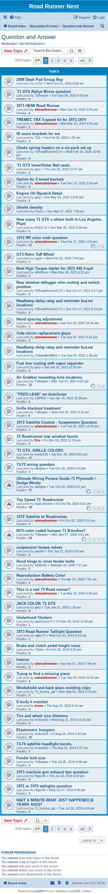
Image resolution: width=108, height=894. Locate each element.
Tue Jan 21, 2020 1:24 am (62, 607)
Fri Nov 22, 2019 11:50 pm (74, 621)
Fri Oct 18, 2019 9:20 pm (64, 649)
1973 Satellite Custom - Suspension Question (56, 422)
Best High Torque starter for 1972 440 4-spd (54, 268)
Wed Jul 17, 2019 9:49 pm (67, 790)
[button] (37, 60)
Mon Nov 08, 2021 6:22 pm (70, 272)
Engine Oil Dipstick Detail (39, 193)
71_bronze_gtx (45, 691)
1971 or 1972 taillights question (44, 786)
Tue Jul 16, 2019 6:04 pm (76, 808)
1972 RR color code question (42, 238)
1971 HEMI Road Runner (38, 105)
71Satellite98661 (46, 355)
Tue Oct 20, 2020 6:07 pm (67, 486)
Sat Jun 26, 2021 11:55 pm (63, 367)
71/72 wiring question (35, 464)
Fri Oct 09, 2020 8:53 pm (73, 503)
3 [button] (58, 60)
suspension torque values (39, 547)
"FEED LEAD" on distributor (41, 394)
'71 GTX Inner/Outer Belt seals (43, 165)
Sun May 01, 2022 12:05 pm (64, 197)
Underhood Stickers (34, 617)
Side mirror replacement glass (43, 333)
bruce (39, 705)
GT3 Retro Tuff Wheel (35, 254)
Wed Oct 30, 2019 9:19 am (67, 635)
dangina (40, 468)
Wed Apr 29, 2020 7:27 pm (68, 565)
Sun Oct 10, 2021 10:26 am (79, 323)
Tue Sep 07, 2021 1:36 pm (79, 355)
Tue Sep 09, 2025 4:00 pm (70, 95)
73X (37, 137)
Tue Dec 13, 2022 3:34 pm (79, 183)
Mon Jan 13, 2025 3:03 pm (79, 109)
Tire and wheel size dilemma (42, 716)
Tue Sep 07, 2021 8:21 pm (78, 337)
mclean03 (41, 719)
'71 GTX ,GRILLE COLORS (39, 450)
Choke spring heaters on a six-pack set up (53, 148)
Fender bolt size (30, 758)
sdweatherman (46, 109)
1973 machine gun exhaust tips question (52, 772)
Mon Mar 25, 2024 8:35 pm (79, 123)
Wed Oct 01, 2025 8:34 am (65, 83)
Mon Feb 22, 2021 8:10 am (70, 412)
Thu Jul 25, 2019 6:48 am (69, 762)
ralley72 (40, 635)
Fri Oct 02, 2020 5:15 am (77, 520)
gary (38, 169)
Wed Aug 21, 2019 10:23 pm (71, 719)
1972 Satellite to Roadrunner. (42, 517)
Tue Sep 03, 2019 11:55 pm (79, 677)
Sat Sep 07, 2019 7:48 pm (78, 663)
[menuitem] (15, 17)
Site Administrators (32, 43)
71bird (39, 649)
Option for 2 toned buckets (40, 179)
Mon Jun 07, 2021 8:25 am (70, 381)
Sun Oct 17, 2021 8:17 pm (84, 290)
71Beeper (41, 95)
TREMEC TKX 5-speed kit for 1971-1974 (51, 120)
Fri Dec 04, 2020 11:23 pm (62, 440)
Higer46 (40, 776)
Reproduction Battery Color (40, 575)
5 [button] (71, 60)
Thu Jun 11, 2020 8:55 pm (66, 551)
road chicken (44, 503)
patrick (39, 551)
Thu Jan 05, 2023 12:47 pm (63, 169)
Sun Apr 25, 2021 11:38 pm (68, 398)
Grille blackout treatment (38, 408)
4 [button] (65, 60)
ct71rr (39, 83)
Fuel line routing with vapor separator (50, 363)
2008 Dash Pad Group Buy (39, 79)
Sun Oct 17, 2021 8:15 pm (84, 309)
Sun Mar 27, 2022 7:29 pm (65, 211)
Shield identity (29, 207)
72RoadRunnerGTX (48, 151)
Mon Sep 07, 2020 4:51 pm (70, 534)
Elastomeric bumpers (35, 730)
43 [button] (82, 60)
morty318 (41, 454)
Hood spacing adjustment (39, 319)
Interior (22, 660)
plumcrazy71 (44, 621)
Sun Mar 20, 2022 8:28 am (68, 227)
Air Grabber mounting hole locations (49, 377)
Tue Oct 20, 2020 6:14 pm (67, 468)
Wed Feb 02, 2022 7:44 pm (65, 258)
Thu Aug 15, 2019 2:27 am (70, 748)
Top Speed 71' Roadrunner (40, 500)
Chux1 (39, 211)
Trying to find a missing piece (43, 674)
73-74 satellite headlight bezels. (44, 744)
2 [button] (52, 60)
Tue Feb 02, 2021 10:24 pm (79, 426)
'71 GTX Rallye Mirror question (43, 91)
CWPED (40, 398)
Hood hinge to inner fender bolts (45, 561)
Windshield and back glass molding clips (53, 688)
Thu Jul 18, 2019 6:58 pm (66, 776)
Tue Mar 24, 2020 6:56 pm (78, 593)
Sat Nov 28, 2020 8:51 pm (69, 454)
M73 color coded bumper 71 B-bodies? (51, 531)
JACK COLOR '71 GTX (36, 603)
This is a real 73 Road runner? (43, 589)
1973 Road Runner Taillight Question (49, 631)
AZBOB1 (41, 565)
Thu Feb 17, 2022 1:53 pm (78, 241)
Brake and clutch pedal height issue (48, 645)
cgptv (38, 258)
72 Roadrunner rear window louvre (47, 436)
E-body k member (32, 702)
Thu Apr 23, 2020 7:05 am (78, 579)
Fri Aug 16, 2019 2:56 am (69, 733)
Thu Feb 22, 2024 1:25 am (61, 137)
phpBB (38, 891)
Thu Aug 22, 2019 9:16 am (65, 705)
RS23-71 (41, 227)
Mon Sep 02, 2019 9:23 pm (77, 691)
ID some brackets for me (38, 134)
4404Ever (41, 272)
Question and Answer (28, 37)
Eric (37, 440)
